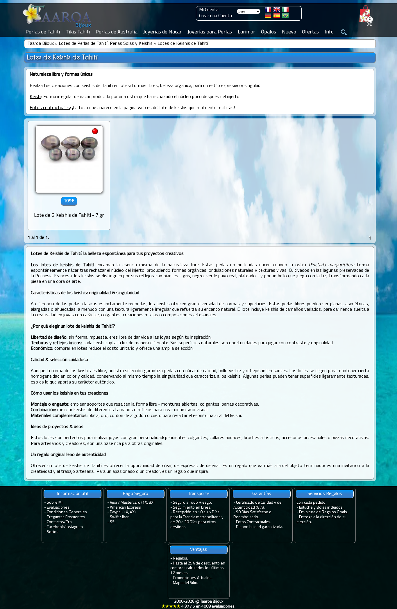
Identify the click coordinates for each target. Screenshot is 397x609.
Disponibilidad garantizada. (259, 527)
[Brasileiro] (285, 17)
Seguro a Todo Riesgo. (192, 502)
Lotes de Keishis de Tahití (183, 43)
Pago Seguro (135, 493)
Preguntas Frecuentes (66, 517)
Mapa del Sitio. (185, 583)
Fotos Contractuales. (253, 522)
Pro (69, 522)
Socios (52, 532)
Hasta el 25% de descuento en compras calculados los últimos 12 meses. (197, 568)
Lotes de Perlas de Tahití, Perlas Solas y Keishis (106, 43)
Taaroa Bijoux (40, 43)
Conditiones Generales (67, 512)
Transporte (199, 493)
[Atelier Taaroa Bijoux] (57, 28)
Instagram (74, 527)
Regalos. (180, 558)
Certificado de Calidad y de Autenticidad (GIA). (257, 505)
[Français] (268, 10)
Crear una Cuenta (215, 16)
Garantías (261, 493)
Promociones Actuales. (192, 578)
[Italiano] (285, 10)
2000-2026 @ (198, 604)
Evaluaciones (58, 507)
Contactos (55, 522)
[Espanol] (276, 17)
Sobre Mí (54, 502)
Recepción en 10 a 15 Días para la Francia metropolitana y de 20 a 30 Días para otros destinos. (196, 519)
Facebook (55, 527)
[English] (276, 10)
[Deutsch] (268, 17)
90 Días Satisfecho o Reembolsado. (252, 514)
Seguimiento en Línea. (192, 507)
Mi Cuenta (209, 10)
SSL (113, 522)
